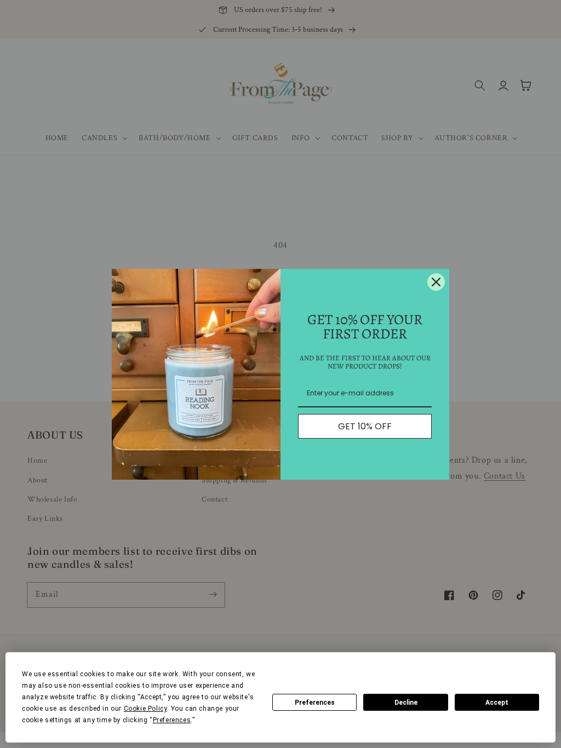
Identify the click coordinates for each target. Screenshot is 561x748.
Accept (496, 702)
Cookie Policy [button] (145, 708)
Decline (405, 702)
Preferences (315, 702)
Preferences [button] (172, 720)
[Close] (436, 282)
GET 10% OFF (365, 426)
